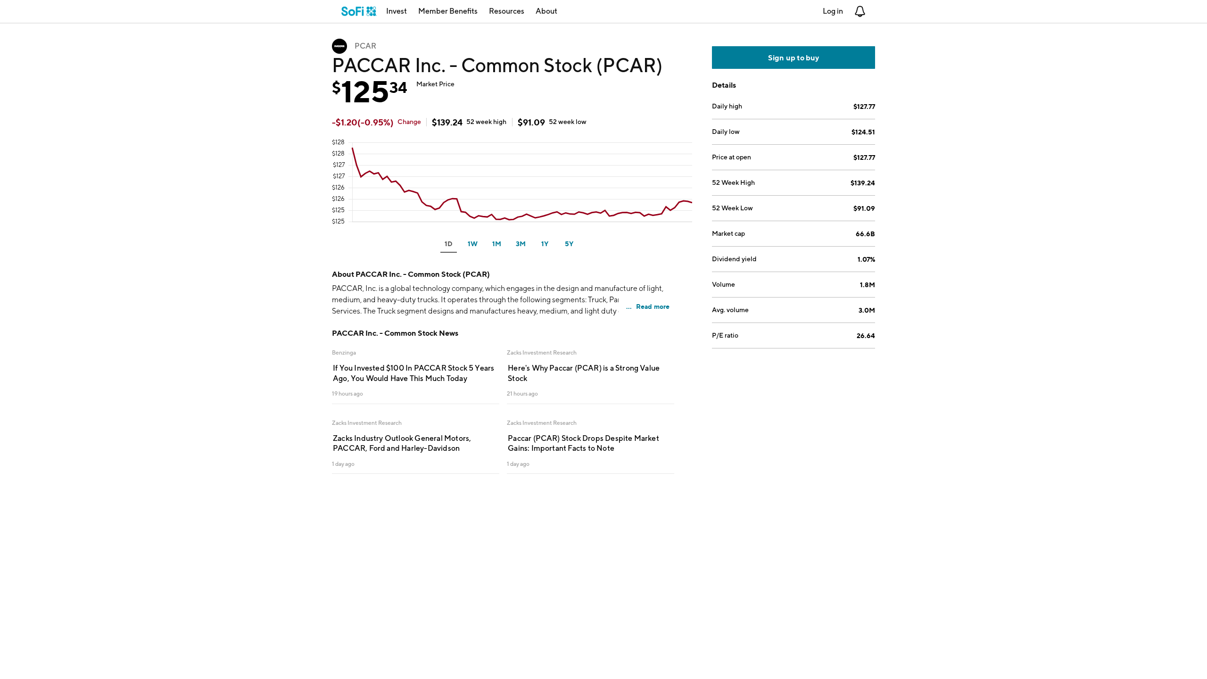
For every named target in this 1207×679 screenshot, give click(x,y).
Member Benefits (448, 11)
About (546, 11)
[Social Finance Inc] (359, 11)
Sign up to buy (793, 57)
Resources (506, 11)
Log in (833, 11)
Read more (653, 306)
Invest (396, 11)
